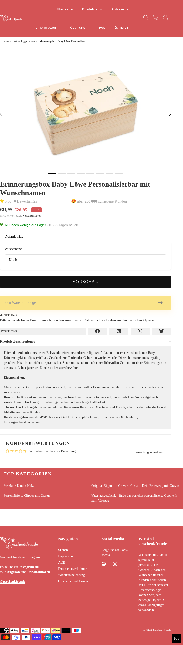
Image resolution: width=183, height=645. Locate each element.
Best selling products (23, 41)
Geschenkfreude (162, 630)
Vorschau (85, 281)
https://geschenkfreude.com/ (22, 422)
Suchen (63, 550)
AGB (61, 562)
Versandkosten (32, 215)
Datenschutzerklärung (72, 568)
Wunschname (13, 249)
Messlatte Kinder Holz (19, 486)
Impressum (65, 556)
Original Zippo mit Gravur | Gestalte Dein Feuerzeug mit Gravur (135, 486)
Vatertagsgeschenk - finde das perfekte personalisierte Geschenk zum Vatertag (134, 498)
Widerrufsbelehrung (71, 575)
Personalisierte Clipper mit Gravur (27, 495)
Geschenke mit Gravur (73, 581)
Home (5, 41)
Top (176, 638)
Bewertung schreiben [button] (148, 452)
